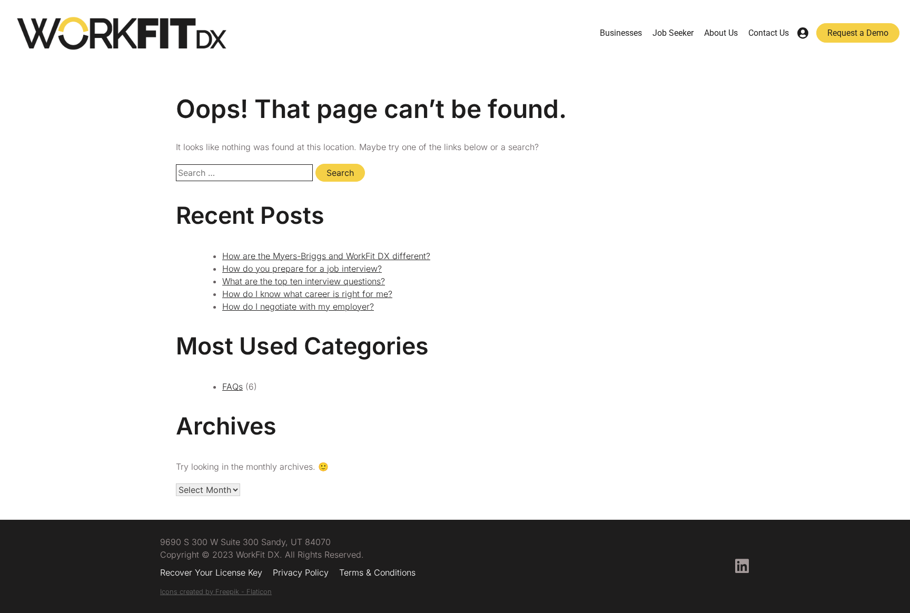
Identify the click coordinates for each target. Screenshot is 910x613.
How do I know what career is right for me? (307, 294)
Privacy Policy (301, 572)
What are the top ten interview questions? (303, 281)
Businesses (621, 33)
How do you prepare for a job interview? (302, 268)
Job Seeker (673, 33)
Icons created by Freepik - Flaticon (216, 592)
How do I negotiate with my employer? (298, 306)
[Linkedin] (742, 566)
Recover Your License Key (211, 572)
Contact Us (768, 33)
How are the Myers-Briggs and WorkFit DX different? (326, 256)
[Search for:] (245, 172)
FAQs (232, 386)
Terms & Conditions (377, 572)
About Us (721, 33)
